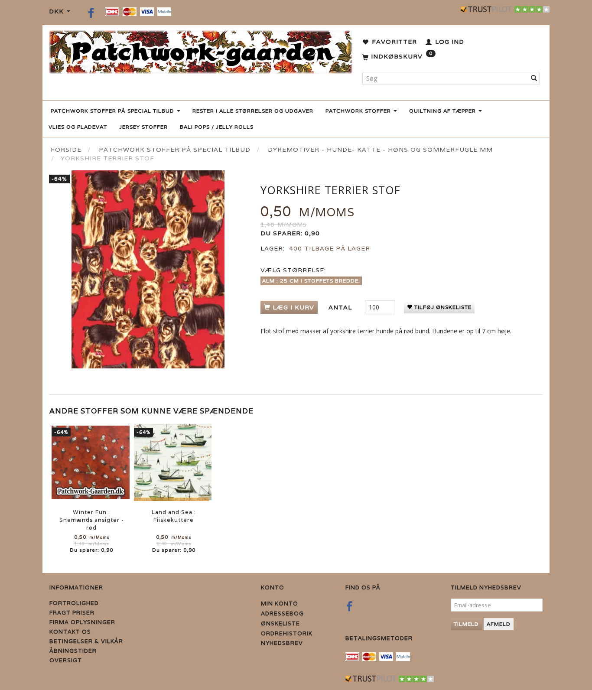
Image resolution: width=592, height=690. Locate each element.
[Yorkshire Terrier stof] (148, 269)
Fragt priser (71, 612)
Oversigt (65, 660)
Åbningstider (73, 650)
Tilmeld (466, 624)
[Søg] (534, 78)
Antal (341, 307)
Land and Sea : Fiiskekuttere (174, 516)
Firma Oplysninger (82, 622)
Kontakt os (70, 631)
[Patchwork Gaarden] (200, 50)
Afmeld (499, 624)
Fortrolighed (74, 603)
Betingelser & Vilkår (86, 641)
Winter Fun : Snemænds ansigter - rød (91, 519)
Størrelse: (293, 270)
